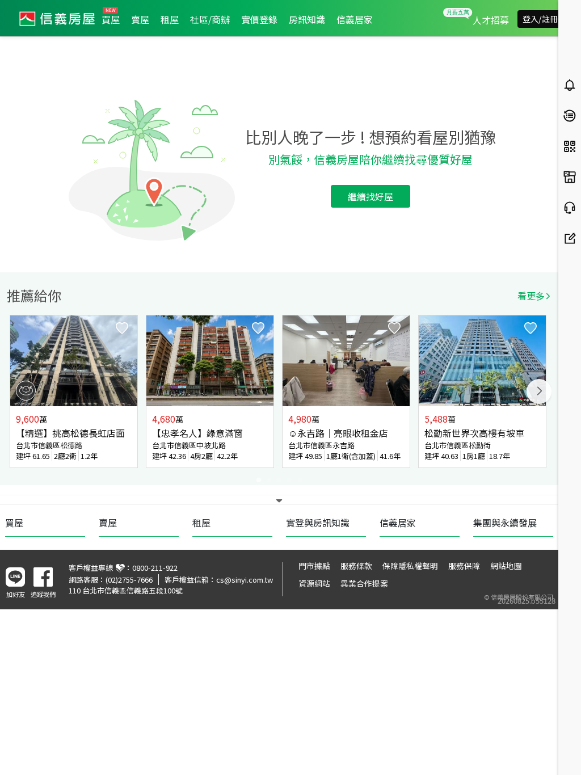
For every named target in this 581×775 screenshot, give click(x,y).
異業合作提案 (364, 583)
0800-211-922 (155, 567)
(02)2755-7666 (129, 579)
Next (539, 391)
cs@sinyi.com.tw (244, 579)
